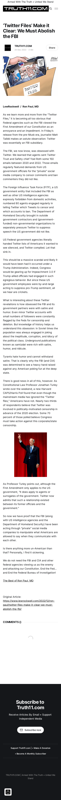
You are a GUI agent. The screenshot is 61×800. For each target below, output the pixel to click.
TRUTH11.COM (23, 46)
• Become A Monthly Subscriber (30, 753)
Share (52, 47)
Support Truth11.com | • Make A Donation (30, 748)
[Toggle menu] (56, 8)
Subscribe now (33, 729)
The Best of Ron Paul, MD (18, 580)
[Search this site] (50, 8)
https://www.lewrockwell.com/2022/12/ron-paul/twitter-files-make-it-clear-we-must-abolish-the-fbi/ (29, 604)
